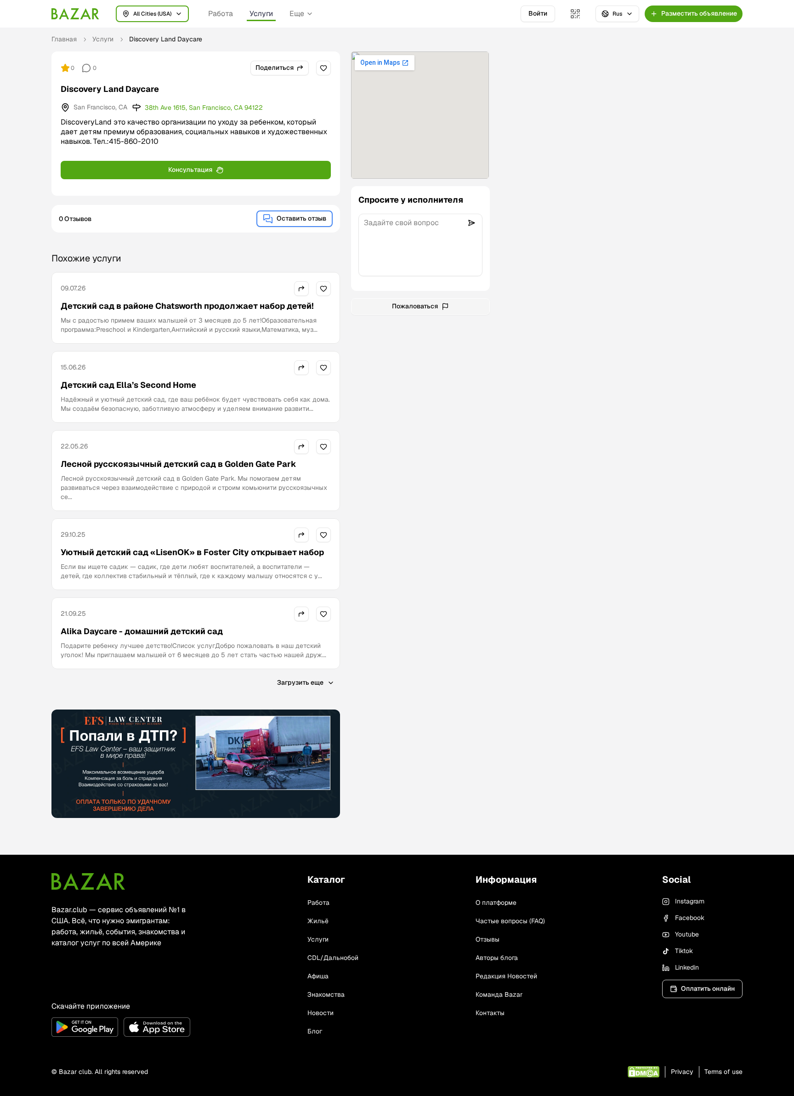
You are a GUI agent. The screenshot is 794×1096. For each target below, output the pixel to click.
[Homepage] (75, 13)
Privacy (682, 1072)
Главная (64, 39)
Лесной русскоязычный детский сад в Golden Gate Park (178, 464)
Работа (220, 13)
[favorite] (323, 68)
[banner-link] (195, 764)
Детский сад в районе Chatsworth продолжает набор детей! (187, 306)
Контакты (490, 1013)
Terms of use (723, 1072)
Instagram (689, 901)
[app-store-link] (157, 1027)
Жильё (318, 921)
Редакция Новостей (506, 976)
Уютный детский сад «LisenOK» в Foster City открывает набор (192, 552)
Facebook (689, 918)
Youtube (687, 934)
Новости (320, 1013)
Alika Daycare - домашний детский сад (142, 631)
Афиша (318, 976)
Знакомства (326, 994)
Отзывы (487, 939)
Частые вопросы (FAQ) (510, 921)
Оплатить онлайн (708, 988)
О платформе (496, 902)
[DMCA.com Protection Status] (643, 1072)
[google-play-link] (84, 1027)
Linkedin (687, 967)
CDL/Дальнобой (332, 958)
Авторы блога (497, 958)
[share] (301, 288)
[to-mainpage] (88, 881)
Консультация (190, 169)
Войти (537, 13)
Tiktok (684, 951)
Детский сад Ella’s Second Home (128, 385)
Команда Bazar (499, 994)
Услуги (261, 13)
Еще (296, 13)
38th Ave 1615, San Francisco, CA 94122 (204, 107)
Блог (314, 1031)
